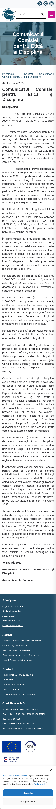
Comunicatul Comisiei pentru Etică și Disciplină (28, 75)
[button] (51, 769)
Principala (8, 74)
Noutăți (28, 74)
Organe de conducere (12, 606)
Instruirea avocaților (11, 620)
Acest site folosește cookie (15, 775)
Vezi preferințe (28, 801)
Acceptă (28, 793)
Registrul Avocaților (11, 611)
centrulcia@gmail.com (22, 660)
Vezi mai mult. (40, 784)
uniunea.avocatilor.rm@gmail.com (24, 655)
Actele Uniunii (8, 616)
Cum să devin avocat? (12, 625)
